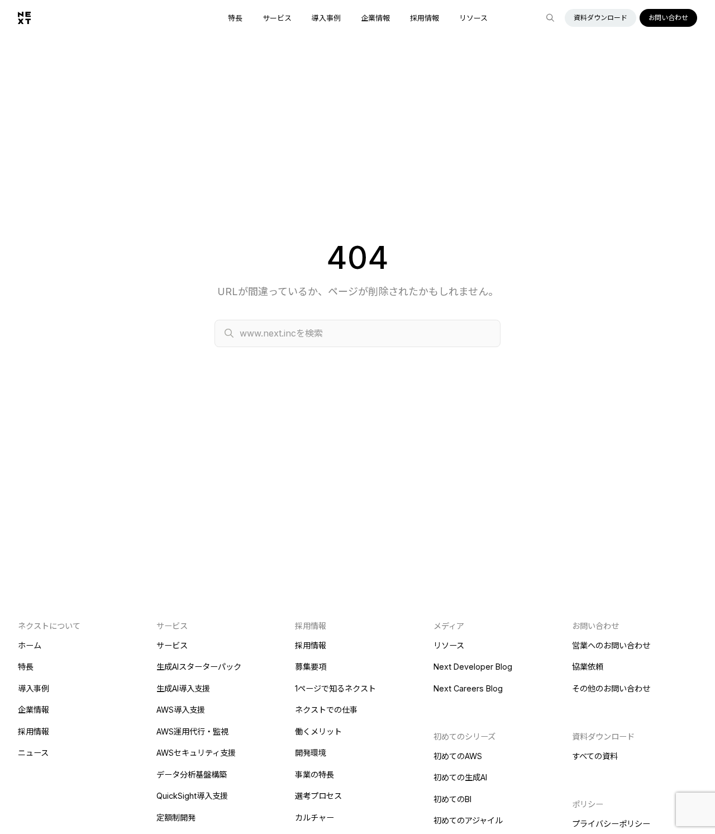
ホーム (29, 645)
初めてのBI (452, 799)
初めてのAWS (457, 756)
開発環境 (310, 752)
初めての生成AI (460, 777)
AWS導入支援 (180, 709)
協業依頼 (587, 666)
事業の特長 (314, 774)
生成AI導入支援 (183, 688)
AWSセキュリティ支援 (196, 752)
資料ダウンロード (600, 17)
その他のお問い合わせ (611, 688)
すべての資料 (595, 756)
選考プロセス (318, 795)
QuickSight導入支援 (192, 795)
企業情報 (375, 18)
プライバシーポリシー (611, 823)
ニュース (33, 752)
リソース (473, 18)
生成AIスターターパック (198, 666)
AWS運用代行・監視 (192, 731)
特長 (235, 18)
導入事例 (326, 18)
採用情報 (424, 18)
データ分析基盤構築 (191, 774)
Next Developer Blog (472, 666)
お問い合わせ (668, 17)
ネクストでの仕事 (326, 709)
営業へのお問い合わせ (611, 645)
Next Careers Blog (468, 688)
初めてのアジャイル (468, 820)
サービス (277, 18)
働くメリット (318, 731)
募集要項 (310, 666)
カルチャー (314, 817)
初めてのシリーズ (464, 736)
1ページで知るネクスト (335, 688)
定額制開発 (176, 817)
